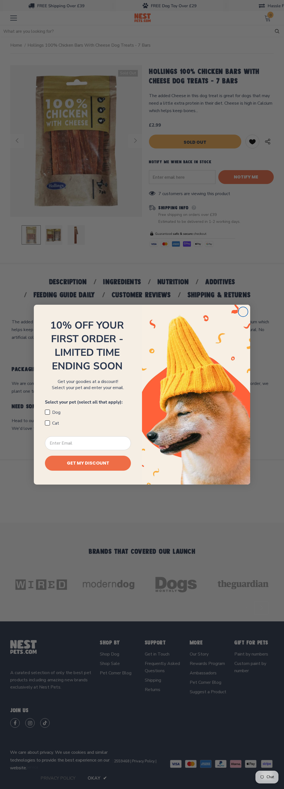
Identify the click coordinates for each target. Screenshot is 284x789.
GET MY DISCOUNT (88, 463)
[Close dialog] (243, 312)
